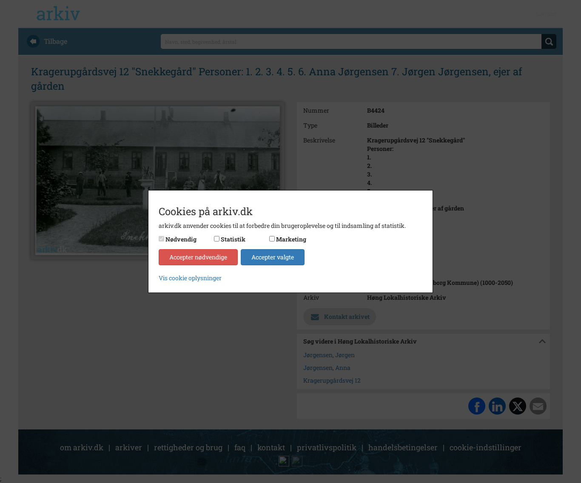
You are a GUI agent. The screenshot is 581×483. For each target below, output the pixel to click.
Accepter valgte (272, 257)
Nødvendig (181, 239)
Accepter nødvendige (198, 257)
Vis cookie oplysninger (190, 278)
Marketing (291, 239)
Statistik (233, 239)
